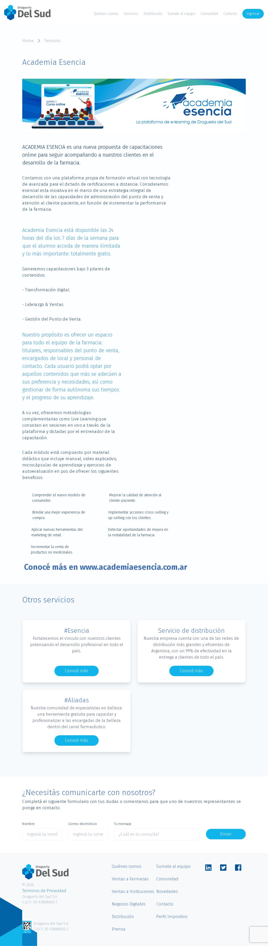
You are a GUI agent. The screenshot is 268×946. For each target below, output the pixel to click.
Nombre (28, 824)
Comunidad (209, 14)
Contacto (230, 14)
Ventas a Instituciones (133, 891)
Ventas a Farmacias (130, 878)
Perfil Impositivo (171, 916)
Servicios (131, 14)
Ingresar (253, 14)
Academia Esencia (43, 230)
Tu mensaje (122, 824)
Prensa (118, 929)
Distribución (153, 14)
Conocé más (76, 670)
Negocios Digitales (129, 904)
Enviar (226, 833)
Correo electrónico (82, 824)
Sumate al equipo (181, 14)
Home (28, 40)
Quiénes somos (106, 14)
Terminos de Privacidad (44, 890)
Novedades (167, 891)
